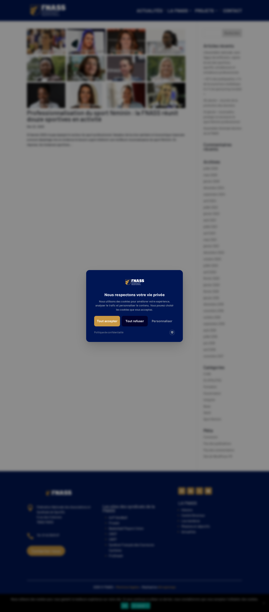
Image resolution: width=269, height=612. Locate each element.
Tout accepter (107, 321)
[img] (172, 332)
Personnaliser (162, 321)
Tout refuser (134, 321)
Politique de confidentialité (108, 332)
